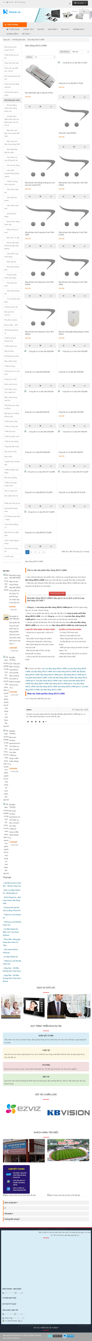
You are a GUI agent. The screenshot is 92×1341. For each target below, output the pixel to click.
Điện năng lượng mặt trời (10, 398)
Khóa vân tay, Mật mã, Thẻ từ (11, 69)
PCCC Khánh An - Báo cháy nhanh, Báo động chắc (12, 900)
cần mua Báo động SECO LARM (54, 668)
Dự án (40, 29)
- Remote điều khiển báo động (10, 276)
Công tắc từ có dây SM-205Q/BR (71, 412)
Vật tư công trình (10, 491)
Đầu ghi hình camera (9, 313)
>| (43, 552)
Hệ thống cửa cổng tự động (11, 406)
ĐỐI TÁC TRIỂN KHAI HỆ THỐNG (46, 1328)
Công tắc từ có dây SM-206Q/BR (37, 452)
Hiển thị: (29, 57)
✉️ (26, 1318)
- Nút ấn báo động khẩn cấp (12, 223)
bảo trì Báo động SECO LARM (64, 671)
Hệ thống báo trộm (18, 40)
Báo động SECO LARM (36, 40)
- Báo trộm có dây (11, 238)
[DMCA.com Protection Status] (55, 1336)
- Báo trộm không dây (11, 268)
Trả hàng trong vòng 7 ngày (12, 517)
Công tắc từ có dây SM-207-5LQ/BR (38, 492)
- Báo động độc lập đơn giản (10, 150)
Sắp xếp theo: (64, 52)
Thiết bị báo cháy (10, 421)
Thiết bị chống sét (11, 426)
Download (78, 29)
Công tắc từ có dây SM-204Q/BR (71, 372)
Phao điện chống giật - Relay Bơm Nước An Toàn (12, 942)
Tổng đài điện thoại (11, 446)
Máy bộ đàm (9, 351)
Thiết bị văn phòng (11, 441)
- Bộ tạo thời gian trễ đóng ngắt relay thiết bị (11, 246)
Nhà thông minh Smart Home (10, 48)
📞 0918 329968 (8, 1314)
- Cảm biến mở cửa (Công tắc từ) (11, 158)
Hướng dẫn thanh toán (11, 509)
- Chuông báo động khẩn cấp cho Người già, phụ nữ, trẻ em (11, 120)
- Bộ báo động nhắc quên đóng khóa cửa (10, 108)
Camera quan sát (11, 307)
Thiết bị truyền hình (11, 436)
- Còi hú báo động (12, 165)
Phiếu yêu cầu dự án (12, 503)
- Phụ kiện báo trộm (10, 284)
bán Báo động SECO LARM (46, 686)
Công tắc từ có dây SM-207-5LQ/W (72, 492)
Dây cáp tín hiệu (10, 451)
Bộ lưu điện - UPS (11, 325)
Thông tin (28, 29)
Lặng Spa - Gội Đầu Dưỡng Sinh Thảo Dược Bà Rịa (12, 978)
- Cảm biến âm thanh (10, 199)
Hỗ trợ (25, 34)
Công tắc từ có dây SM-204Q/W (37, 412)
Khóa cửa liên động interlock (11, 85)
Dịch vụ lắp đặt (10, 1203)
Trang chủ (6, 40)
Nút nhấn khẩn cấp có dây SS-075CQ (39, 93)
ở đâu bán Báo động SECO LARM (61, 678)
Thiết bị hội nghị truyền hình (10, 484)
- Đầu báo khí (10, 262)
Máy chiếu (8, 456)
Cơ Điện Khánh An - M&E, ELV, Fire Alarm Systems (11, 932)
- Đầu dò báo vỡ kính (11, 231)
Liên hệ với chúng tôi (11, 549)
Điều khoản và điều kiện (11, 533)
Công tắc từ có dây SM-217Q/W (71, 83)
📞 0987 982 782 (8, 1293)
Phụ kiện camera (10, 320)
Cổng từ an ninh (10, 379)
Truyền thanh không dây (12, 463)
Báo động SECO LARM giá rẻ (51, 675)
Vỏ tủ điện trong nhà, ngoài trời (10, 390)
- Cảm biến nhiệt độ (11, 190)
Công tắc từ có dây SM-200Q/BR (37, 372)
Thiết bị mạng (9, 366)
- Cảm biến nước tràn (11, 206)
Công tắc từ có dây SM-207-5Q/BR (38, 533)
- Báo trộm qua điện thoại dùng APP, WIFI (12, 133)
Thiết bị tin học (10, 431)
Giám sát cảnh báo (11, 63)
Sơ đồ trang (8, 556)
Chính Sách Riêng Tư (11, 525)
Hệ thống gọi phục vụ (11, 331)
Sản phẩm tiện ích (11, 496)
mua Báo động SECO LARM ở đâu (49, 681)
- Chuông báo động (10, 215)
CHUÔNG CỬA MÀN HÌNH (10, 1016)
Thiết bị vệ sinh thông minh (10, 339)
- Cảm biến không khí (11, 292)
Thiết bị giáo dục (10, 346)
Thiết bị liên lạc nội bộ (11, 56)
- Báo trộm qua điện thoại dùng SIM (12, 142)
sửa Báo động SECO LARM (41, 671)
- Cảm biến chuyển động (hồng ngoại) (11, 173)
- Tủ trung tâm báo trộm (12, 300)
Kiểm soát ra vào (10, 384)
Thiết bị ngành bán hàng (11, 471)
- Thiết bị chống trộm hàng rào (11, 182)
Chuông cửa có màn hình (12, 372)
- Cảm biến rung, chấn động (11, 255)
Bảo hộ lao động (10, 478)
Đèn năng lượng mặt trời (12, 77)
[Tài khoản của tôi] (70, 3)
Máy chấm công (10, 361)
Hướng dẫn (11, 34)
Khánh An (18, 1335)
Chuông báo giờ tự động (11, 93)
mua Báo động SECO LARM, (36, 678)
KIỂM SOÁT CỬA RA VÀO (56, 1016)
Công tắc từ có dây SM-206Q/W (71, 452)
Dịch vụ (65, 29)
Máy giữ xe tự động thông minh (11, 414)
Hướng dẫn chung (12, 1219)
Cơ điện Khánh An (11, 957)
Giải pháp (52, 29)
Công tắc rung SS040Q (67, 133)
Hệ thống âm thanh (11, 356)
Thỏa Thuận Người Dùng (11, 541)
